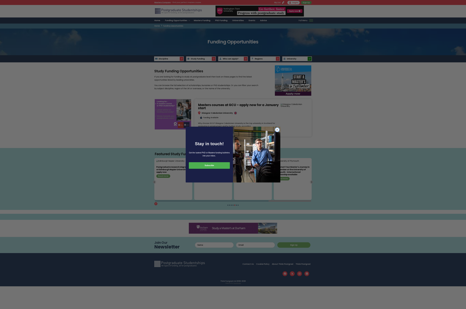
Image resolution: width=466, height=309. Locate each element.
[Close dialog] (277, 130)
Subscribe (209, 165)
